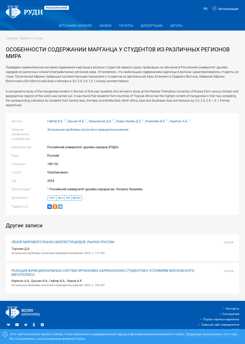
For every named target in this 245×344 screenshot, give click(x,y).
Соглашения (230, 314)
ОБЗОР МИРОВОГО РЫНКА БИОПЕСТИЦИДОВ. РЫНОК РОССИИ (62, 242)
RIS (68, 198)
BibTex (77, 198)
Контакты (232, 308)
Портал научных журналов (221, 319)
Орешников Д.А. (100, 121)
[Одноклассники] (55, 206)
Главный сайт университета (220, 324)
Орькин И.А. (75, 121)
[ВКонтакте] (49, 206)
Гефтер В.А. (55, 121)
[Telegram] (60, 206)
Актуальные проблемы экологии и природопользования (87, 129)
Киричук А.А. (179, 121)
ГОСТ (52, 198)
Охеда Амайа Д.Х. (128, 121)
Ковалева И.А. (155, 121)
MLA (61, 198)
